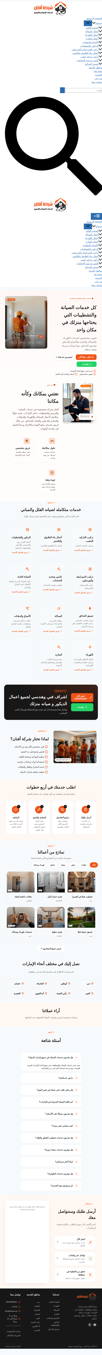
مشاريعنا (98, 71)
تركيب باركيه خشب (89, 56)
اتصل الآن (81, 1239)
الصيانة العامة (92, 27)
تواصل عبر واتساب (77, 1255)
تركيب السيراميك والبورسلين (85, 49)
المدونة (98, 74)
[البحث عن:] (81, 90)
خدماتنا (98, 23)
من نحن (98, 78)
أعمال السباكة (92, 31)
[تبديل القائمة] (88, 23)
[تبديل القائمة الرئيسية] (96, 216)
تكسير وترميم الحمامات (87, 60)
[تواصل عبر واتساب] (90, 1258)
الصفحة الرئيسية (94, 18)
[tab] (94, 865)
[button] (93, 23)
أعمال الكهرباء (92, 35)
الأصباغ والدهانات (90, 42)
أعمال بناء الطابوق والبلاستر (85, 53)
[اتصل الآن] (90, 1242)
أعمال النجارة (92, 38)
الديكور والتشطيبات (89, 46)
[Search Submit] (62, 90)
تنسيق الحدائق (92, 64)
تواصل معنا (97, 82)
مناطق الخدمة (95, 67)
